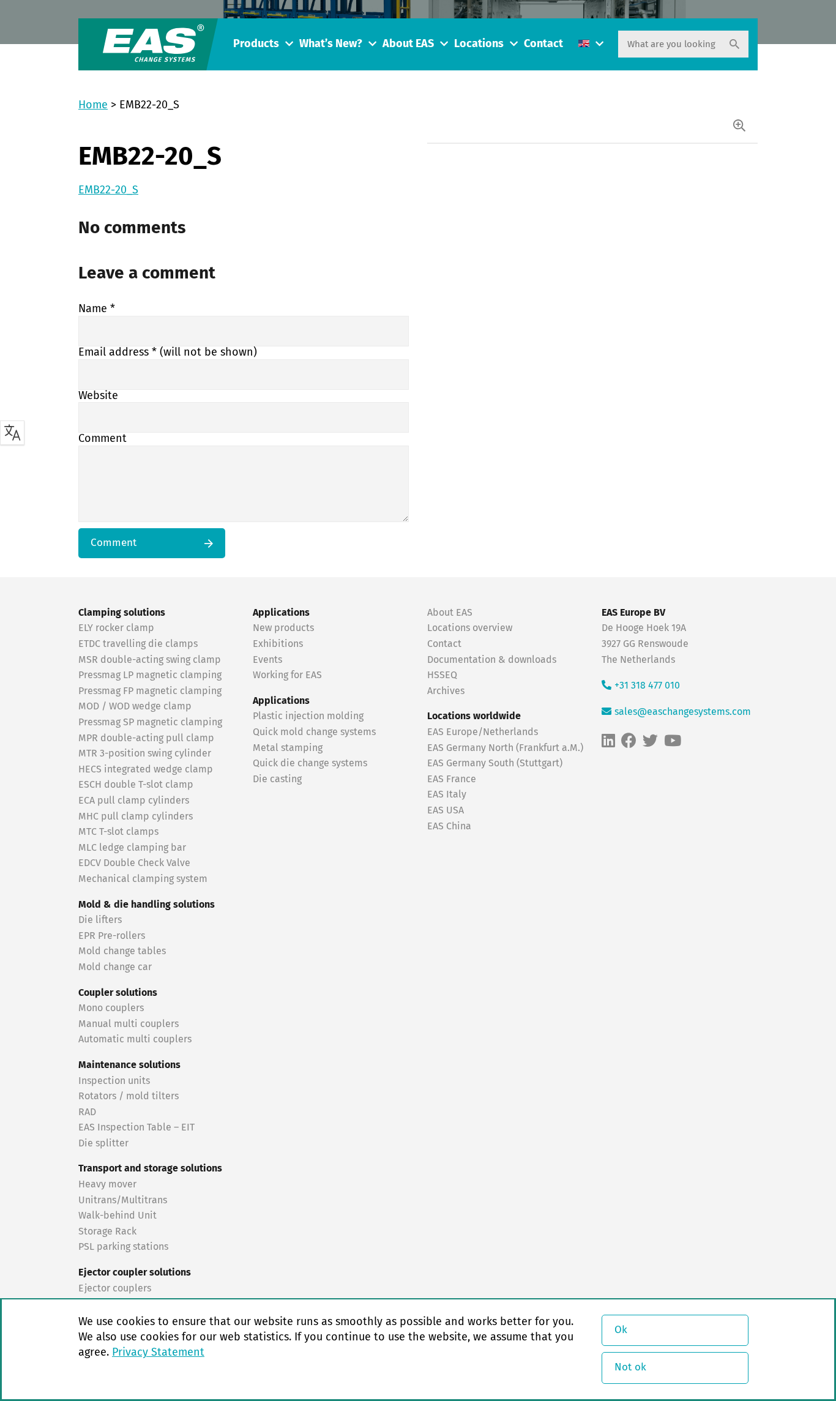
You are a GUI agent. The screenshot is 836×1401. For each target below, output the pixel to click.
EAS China (449, 826)
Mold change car (115, 967)
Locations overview (469, 628)
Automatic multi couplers (135, 1039)
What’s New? (330, 44)
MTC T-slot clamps (118, 832)
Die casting (277, 779)
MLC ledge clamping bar (132, 848)
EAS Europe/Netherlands (482, 732)
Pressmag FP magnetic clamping (150, 691)
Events (269, 660)
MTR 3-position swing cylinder (144, 753)
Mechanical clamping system (142, 879)
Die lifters (100, 920)
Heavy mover (108, 1184)
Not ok (630, 1367)
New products (284, 628)
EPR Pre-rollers (111, 936)
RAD (87, 1112)
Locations (479, 44)
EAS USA (445, 810)
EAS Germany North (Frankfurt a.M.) (505, 748)
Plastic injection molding (308, 716)
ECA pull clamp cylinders (133, 800)
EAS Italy (446, 794)
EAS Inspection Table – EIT (136, 1127)
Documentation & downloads (491, 660)
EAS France (451, 779)
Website (98, 396)
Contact (543, 44)
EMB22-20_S (108, 190)
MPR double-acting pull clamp (146, 738)
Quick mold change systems (314, 732)
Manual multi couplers (128, 1024)
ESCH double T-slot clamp (135, 785)
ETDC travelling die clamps (138, 644)
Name (96, 309)
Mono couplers (111, 1008)
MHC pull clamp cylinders (135, 816)
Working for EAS (287, 675)
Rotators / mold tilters (128, 1096)
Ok (620, 1330)
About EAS (408, 44)
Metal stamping (288, 748)
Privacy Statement (158, 1352)
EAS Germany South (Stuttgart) (494, 763)
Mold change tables (122, 951)
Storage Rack (107, 1231)
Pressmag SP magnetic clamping (150, 722)
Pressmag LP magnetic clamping (150, 675)
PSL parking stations (123, 1247)
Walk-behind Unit (117, 1215)
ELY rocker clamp (116, 628)
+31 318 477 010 (647, 685)
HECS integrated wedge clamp (145, 769)
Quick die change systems (310, 763)
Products (256, 44)
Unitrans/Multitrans (122, 1200)
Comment (102, 438)
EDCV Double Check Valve (134, 863)
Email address (167, 352)
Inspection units (114, 1081)
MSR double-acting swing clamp (149, 660)
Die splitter (103, 1143)
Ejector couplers (114, 1288)
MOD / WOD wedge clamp (135, 706)
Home (93, 105)
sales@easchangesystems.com (682, 712)
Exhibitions (278, 644)
